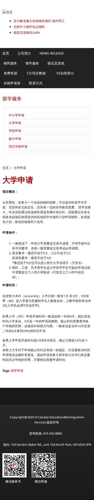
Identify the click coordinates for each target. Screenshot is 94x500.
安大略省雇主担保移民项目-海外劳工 (39, 21)
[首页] (47, 12)
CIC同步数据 (36, 73)
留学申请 (17, 370)
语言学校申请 (18, 146)
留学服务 (32, 63)
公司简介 (24, 53)
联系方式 (35, 83)
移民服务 (10, 63)
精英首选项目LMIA (26, 32)
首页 (5, 53)
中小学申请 (16, 115)
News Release (52, 53)
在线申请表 (12, 83)
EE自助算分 (65, 73)
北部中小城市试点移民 (29, 26)
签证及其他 (55, 63)
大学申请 (15, 123)
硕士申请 (15, 138)
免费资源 (10, 73)
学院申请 (15, 130)
